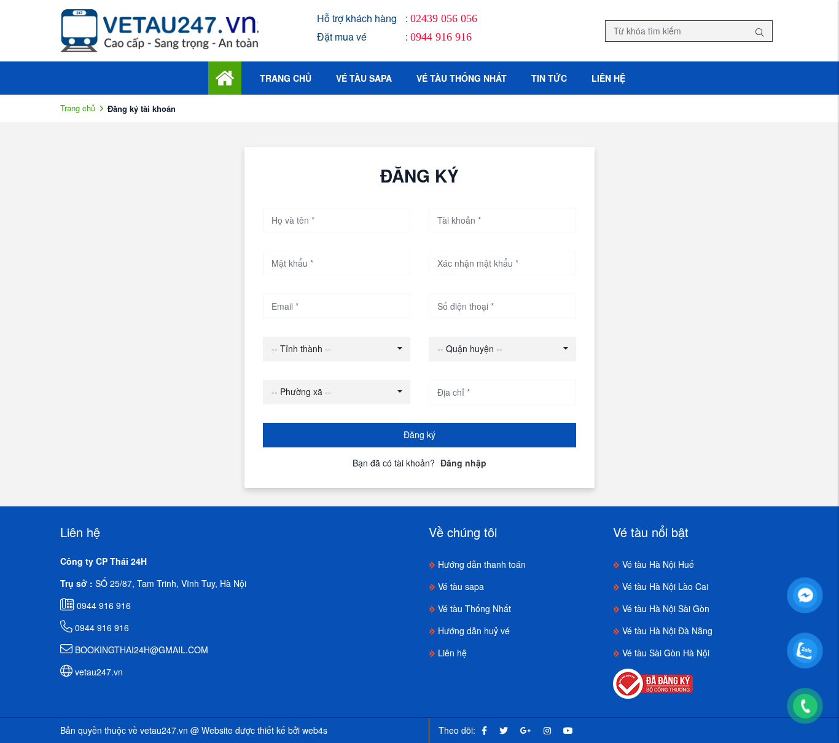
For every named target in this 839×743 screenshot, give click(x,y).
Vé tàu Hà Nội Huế (657, 564)
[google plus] (525, 730)
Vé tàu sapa (459, 586)
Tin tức (549, 78)
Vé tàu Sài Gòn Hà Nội (664, 653)
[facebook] (484, 730)
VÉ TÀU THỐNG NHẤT (461, 78)
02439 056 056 (443, 18)
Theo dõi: (457, 730)
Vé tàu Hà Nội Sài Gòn (664, 608)
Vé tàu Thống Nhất (473, 608)
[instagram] (547, 730)
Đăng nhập (463, 463)
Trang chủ (285, 78)
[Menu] (225, 77)
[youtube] (568, 730)
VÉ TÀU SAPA (364, 78)
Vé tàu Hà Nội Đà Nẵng (666, 630)
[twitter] (503, 730)
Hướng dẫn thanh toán (480, 564)
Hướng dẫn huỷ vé (472, 630)
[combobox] (336, 349)
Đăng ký (419, 434)
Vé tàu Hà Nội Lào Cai (664, 586)
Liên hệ (608, 78)
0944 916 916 (441, 37)
